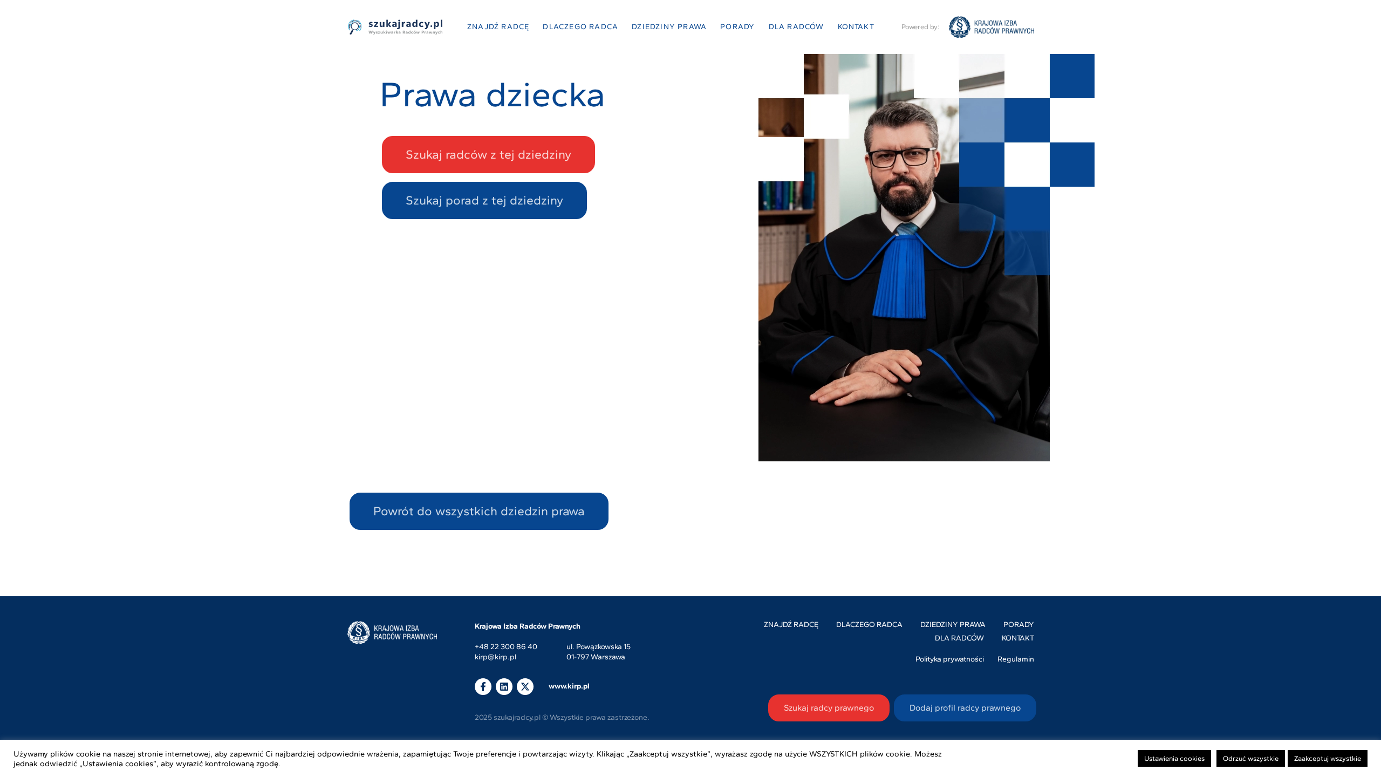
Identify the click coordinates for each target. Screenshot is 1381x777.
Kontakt (856, 26)
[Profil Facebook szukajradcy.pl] (483, 686)
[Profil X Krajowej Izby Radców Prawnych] (525, 686)
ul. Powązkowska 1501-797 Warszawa (598, 652)
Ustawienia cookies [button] (1174, 758)
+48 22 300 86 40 (506, 647)
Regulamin (1015, 659)
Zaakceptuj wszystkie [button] (1327, 758)
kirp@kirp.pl (495, 657)
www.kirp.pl (569, 686)
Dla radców (796, 26)
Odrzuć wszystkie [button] (1251, 758)
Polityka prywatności (949, 659)
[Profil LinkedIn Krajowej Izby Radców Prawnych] (504, 686)
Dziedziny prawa (669, 26)
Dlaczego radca (580, 26)
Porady (737, 26)
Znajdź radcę (498, 26)
